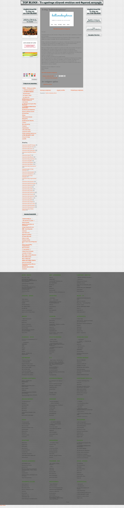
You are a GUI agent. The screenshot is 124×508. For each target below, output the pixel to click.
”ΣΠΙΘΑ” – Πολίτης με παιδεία (29, 88)
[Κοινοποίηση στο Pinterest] (65, 76)
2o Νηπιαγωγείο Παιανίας (28, 120)
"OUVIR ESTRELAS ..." (27, 218)
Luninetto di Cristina (26, 253)
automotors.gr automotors (28, 283)
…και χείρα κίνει (25, 97)
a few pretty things (26, 129)
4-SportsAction (25, 127)
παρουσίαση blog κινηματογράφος (29, 178)
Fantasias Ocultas (26, 240)
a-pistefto (24, 138)
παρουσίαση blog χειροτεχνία (28, 207)
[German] (30, 74)
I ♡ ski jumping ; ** (26, 249)
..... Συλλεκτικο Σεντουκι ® (28, 89)
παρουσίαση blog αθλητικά (27, 157)
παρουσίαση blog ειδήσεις (27, 164)
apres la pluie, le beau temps (28, 312)
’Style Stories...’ (25, 299)
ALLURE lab (24, 308)
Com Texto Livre (25, 232)
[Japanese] (30, 75)
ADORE (23, 302)
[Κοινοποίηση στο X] (62, 76)
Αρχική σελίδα (61, 90)
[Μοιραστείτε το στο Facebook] (63, 76)
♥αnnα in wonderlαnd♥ (27, 310)
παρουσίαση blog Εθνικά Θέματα (29, 152)
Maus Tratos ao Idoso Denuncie (29, 255)
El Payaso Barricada (26, 236)
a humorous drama (26, 131)
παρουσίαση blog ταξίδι (27, 199)
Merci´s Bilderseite (26, 258)
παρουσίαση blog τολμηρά (27, 201)
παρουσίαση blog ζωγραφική (28, 172)
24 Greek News (25, 113)
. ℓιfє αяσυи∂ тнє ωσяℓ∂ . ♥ (28, 220)
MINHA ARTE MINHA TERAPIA (29, 260)
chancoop (24, 230)
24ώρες (23, 115)
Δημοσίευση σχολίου (47, 84)
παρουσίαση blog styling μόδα (51, 77)
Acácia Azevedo (25, 222)
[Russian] (24, 75)
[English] (24, 74)
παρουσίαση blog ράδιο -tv (27, 197)
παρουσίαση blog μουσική (27, 185)
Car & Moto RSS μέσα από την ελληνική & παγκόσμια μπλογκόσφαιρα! (28, 288)
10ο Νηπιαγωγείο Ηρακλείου (28, 109)
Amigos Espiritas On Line (28, 227)
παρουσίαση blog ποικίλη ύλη (28, 192)
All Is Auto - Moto (26, 277)
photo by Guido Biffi (26, 262)
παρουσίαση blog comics (27, 148)
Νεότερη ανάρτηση (45, 90)
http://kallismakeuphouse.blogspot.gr (61, 28)
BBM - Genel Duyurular (27, 229)
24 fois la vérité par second (28, 111)
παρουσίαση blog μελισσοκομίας (29, 183)
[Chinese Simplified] (35, 75)
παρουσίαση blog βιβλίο (27, 160)
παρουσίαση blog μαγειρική (28, 181)
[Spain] (32, 74)
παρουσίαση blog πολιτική (27, 194)
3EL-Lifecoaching (26, 124)
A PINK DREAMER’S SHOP (28, 135)
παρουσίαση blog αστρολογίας (28, 158)
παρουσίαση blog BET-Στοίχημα (28, 145)
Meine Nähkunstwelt (26, 256)
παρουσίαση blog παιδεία (27, 188)
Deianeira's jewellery (26, 234)
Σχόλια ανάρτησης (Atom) (51, 93)
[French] (27, 74)
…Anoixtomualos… (26, 93)
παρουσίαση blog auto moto (28, 146)
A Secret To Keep (26, 137)
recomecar (24, 268)
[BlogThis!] (60, 76)
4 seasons (24, 126)
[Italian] (35, 74)
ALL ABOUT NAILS (26, 306)
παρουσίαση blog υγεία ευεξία (28, 203)
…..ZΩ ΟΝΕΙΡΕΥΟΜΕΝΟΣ (28, 91)
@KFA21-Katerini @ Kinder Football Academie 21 (28, 99)
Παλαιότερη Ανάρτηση (77, 90)
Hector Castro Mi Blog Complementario (27, 245)
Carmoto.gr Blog (25, 291)
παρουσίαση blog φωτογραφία (28, 205)
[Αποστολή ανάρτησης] (57, 76)
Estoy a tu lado (25, 238)
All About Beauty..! (26, 304)
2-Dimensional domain (27, 116)
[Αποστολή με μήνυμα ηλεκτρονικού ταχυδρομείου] (59, 76)
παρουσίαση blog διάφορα (27, 162)
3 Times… (24, 122)
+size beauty (25, 102)
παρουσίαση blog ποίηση (27, 190)
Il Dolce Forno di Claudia (27, 251)
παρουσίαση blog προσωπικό (28, 196)
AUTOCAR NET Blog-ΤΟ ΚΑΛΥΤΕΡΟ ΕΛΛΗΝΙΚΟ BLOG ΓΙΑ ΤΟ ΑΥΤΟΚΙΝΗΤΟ (29, 280)
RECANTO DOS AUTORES (28, 267)
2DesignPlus (25, 118)
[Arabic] (32, 75)
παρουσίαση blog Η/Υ (26, 155)
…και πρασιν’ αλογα (26, 95)
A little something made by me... (29, 133)
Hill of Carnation (25, 247)
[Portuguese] (27, 75)
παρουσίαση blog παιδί (27, 187)
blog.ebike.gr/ (25, 285)
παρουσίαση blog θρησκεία (27, 173)
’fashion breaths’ (25, 301)
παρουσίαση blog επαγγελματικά (29, 166)
